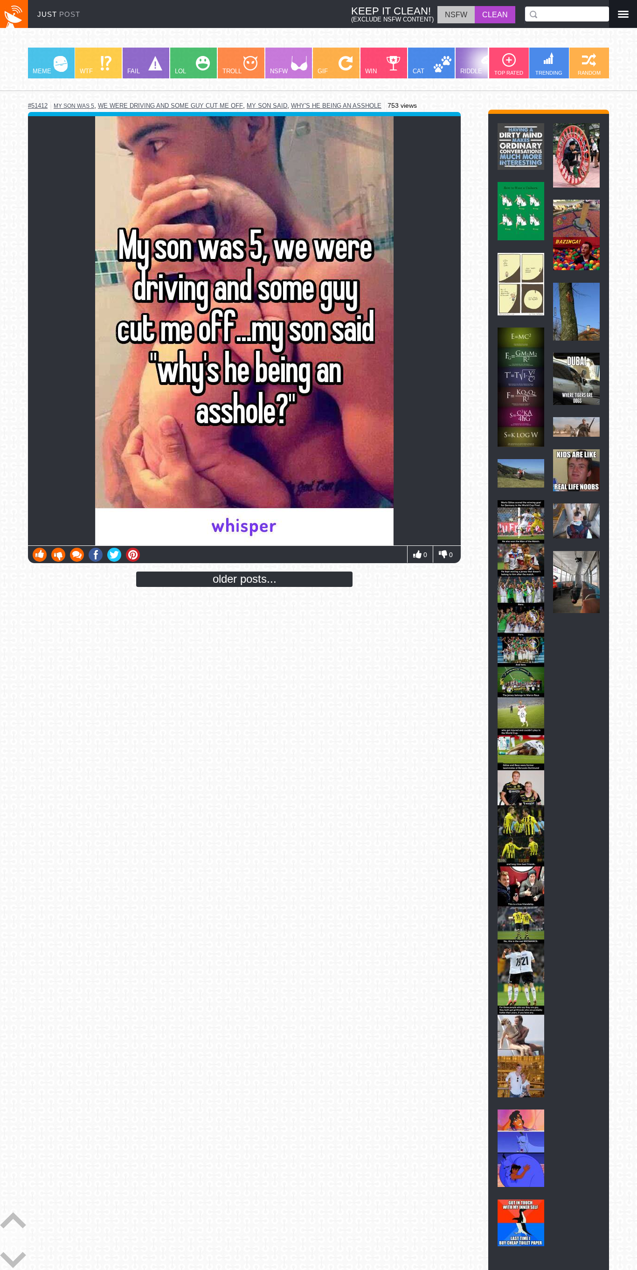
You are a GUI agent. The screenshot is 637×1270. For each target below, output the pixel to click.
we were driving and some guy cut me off (170, 105)
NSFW (279, 71)
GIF (323, 71)
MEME (42, 71)
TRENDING (548, 73)
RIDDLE (471, 71)
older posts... (245, 578)
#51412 (38, 105)
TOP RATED (508, 73)
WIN (371, 71)
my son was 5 (74, 106)
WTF (86, 71)
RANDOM (589, 73)
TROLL (232, 71)
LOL (180, 71)
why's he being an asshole (336, 105)
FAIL (133, 71)
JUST (58, 14)
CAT (418, 71)
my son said (267, 105)
